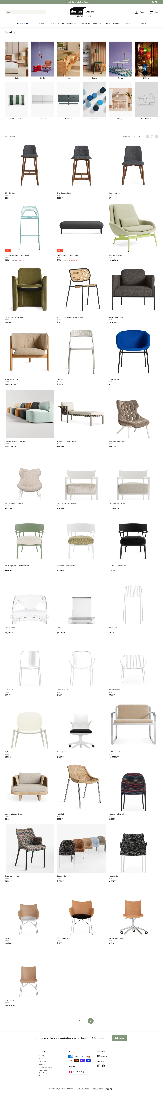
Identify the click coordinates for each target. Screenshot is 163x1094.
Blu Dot (41, 23)
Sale (143, 23)
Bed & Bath (97, 23)
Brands (127, 23)
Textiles (85, 23)
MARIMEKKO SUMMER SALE (77, 2)
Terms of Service (83, 1089)
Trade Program (44, 1070)
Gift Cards (42, 1061)
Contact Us (42, 1059)
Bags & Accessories (112, 23)
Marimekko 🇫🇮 (22, 23)
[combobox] (25, 12)
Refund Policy (97, 1089)
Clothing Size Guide (45, 1067)
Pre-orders (42, 1076)
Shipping (42, 1064)
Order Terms (43, 1073)
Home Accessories (69, 23)
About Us (42, 1056)
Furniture (53, 23)
